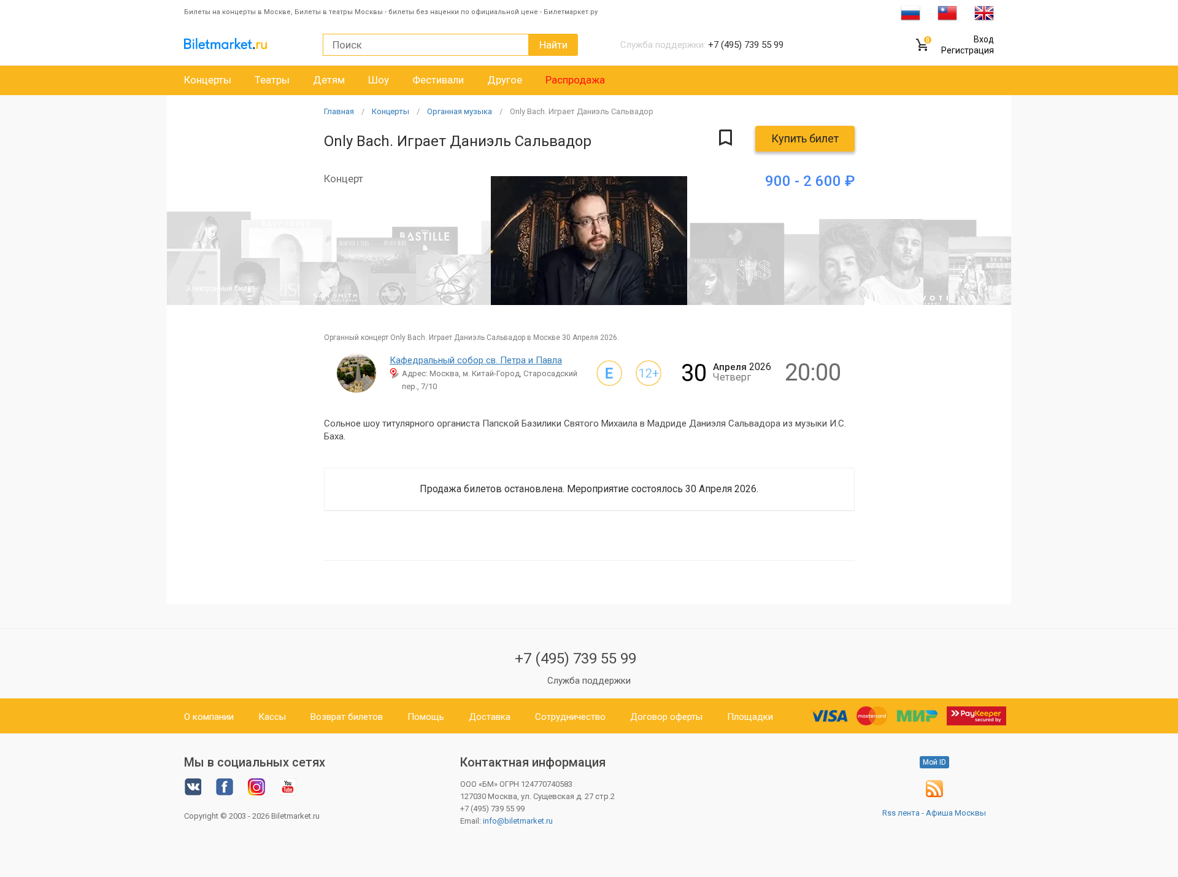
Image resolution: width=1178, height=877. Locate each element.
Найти (553, 45)
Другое (504, 80)
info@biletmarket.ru (518, 820)
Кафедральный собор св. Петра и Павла (476, 360)
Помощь (425, 716)
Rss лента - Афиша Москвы (934, 812)
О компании (209, 716)
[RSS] (934, 794)
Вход (984, 39)
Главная (339, 111)
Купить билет (805, 138)
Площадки (750, 716)
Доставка (489, 716)
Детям (329, 80)
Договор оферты (666, 716)
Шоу (378, 80)
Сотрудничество (570, 716)
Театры (272, 80)
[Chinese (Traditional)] (947, 12)
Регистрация (967, 50)
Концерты (207, 80)
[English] (984, 12)
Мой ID (934, 762)
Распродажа (575, 80)
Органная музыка (459, 111)
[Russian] (910, 12)
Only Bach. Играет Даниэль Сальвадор (581, 111)
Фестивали (438, 80)
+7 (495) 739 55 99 (575, 658)
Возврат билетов (346, 716)
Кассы (272, 716)
